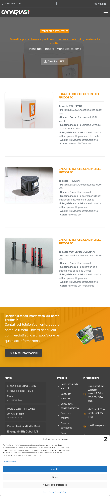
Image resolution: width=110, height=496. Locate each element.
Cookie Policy (48, 492)
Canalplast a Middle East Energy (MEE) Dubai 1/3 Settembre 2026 (23, 431)
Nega (55, 477)
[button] (105, 438)
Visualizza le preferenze (55, 484)
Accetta (55, 469)
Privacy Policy (60, 492)
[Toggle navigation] (106, 12)
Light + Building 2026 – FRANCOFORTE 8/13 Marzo (23, 391)
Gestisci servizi (10, 461)
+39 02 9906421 (13, 3)
